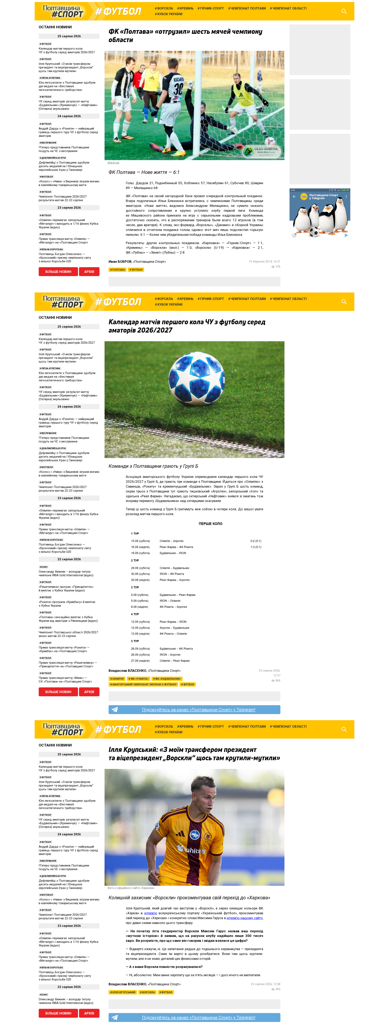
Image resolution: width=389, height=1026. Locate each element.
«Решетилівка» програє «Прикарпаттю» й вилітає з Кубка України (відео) (66, 588)
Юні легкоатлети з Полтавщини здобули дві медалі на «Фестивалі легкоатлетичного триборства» (67, 86)
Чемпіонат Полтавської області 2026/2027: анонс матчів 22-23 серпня (68, 634)
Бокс (44, 567)
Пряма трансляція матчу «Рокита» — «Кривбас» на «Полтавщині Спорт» (64, 649)
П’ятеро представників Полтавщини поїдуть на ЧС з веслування (64, 149)
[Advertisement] (320, 49)
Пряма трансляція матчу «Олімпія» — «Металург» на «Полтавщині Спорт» (64, 240)
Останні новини (55, 27)
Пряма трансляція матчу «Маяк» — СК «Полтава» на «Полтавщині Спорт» (65, 679)
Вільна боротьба (52, 249)
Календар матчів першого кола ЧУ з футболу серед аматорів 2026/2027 (67, 50)
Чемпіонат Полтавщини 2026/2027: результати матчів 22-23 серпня (63, 198)
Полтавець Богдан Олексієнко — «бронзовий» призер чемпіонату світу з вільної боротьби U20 (65, 257)
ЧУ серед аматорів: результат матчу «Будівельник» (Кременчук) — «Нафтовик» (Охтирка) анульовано (68, 105)
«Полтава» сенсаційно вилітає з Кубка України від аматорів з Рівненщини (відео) (68, 619)
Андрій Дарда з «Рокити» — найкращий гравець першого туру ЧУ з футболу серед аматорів (68, 132)
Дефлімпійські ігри (53, 158)
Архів (89, 272)
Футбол (122, 11)
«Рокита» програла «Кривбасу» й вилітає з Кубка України (67, 603)
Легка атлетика (50, 78)
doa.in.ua (113, 162)
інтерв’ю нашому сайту (245, 918)
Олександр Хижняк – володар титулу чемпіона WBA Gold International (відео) (66, 573)
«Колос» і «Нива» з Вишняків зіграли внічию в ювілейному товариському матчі (69, 183)
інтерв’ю (150, 913)
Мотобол (47, 176)
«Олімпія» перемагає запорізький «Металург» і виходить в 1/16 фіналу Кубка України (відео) (68, 223)
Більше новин (58, 272)
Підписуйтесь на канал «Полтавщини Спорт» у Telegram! (198, 709)
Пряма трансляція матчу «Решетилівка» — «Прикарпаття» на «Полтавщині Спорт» (68, 664)
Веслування (48, 142)
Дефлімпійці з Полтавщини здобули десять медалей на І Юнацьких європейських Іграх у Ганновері (64, 166)
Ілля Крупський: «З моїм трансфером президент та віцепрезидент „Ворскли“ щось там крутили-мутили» (66, 67)
